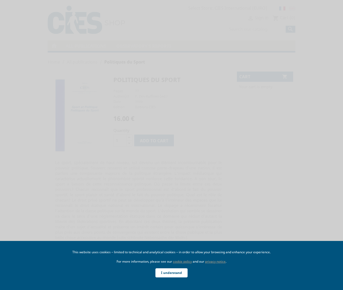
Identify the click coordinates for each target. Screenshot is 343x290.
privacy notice (215, 261)
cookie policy (182, 261)
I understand (171, 272)
